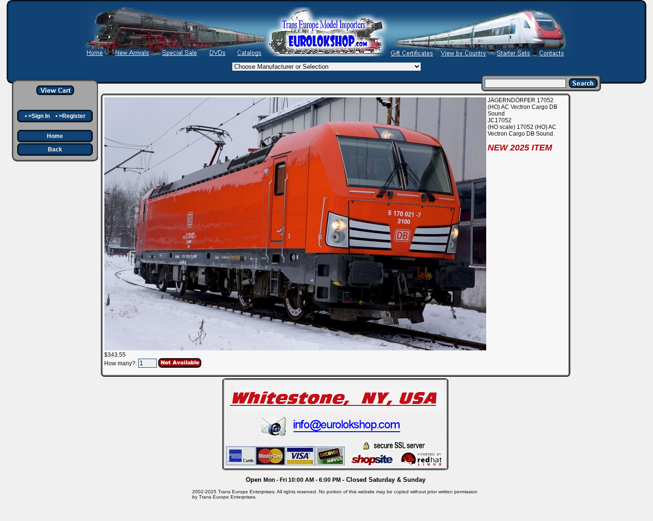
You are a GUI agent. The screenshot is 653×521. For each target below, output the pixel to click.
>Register (72, 116)
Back (55, 149)
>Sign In (39, 116)
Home (55, 136)
